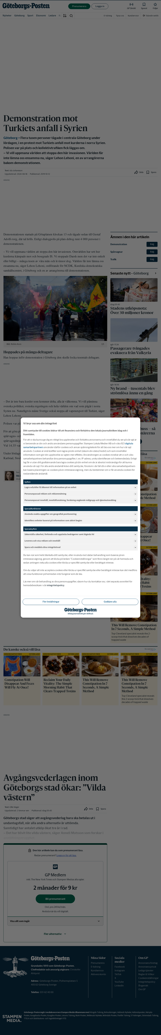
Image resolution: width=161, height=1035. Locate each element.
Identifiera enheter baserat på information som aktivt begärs (53, 520)
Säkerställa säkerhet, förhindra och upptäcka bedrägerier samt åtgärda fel (59, 534)
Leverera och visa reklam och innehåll (42, 540)
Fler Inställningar (51, 601)
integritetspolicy (55, 585)
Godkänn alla (110, 601)
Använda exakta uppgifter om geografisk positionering (50, 514)
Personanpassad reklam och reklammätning (45, 493)
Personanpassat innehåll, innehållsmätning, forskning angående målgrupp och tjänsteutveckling (70, 500)
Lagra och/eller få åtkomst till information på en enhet (50, 487)
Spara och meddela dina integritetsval (43, 547)
